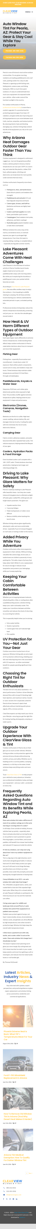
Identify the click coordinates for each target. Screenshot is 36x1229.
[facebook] (3, 1199)
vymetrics (22, 1217)
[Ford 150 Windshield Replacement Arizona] (18, 1050)
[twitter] (6, 1199)
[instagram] (10, 1199)
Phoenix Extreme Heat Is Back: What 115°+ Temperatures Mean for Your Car (18, 1035)
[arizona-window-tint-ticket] (18, 1129)
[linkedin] (16, 1199)
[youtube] (13, 1199)
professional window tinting (12, 107)
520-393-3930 (11, 1191)
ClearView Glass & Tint (14, 774)
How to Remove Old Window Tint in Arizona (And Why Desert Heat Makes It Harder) (18, 1116)
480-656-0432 (11, 1188)
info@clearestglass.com (13, 1195)
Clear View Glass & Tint (21, 1212)
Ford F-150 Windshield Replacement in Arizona (15, 1076)
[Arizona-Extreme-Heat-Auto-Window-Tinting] (18, 1006)
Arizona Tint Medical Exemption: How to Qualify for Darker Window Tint (17, 1158)
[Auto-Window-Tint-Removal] (18, 1088)
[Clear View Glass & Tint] (12, 1181)
